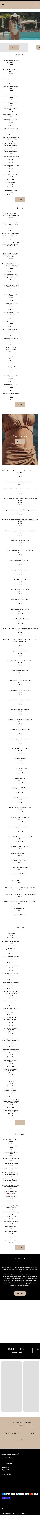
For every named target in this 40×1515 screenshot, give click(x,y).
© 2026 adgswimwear (8, 1513)
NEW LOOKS (20, 55)
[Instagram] (21, 1440)
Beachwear (20, 1134)
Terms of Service (6, 1474)
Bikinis (20, 208)
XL (13, 83)
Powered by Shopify (22, 1513)
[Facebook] (18, 1440)
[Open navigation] (5, 5)
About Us (20, 1293)
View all (20, 199)
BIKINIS (14, 47)
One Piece (20, 928)
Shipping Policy (6, 1470)
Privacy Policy (5, 1467)
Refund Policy (5, 1472)
